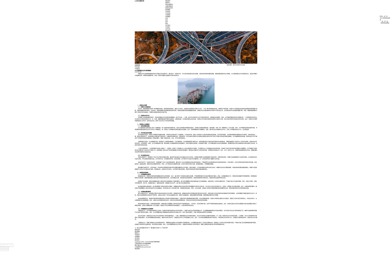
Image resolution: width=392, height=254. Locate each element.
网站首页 (167, 1)
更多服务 (167, 9)
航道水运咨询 (169, 8)
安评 (166, 20)
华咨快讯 (167, 11)
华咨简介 (167, 27)
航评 (166, 22)
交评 (166, 18)
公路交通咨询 (169, 6)
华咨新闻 (167, 15)
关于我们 (167, 25)
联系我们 (167, 30)
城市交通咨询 (169, 4)
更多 (166, 23)
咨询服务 (167, 16)
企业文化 (167, 29)
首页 (234, 65)
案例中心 (167, 2)
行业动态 (167, 13)
